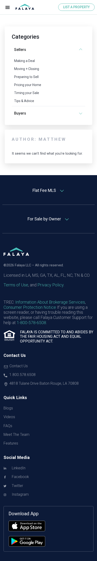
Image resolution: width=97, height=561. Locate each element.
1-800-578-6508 (31, 322)
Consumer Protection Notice (30, 307)
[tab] (48, 190)
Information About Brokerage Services (50, 302)
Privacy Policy (50, 284)
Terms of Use (16, 284)
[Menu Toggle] (7, 7)
